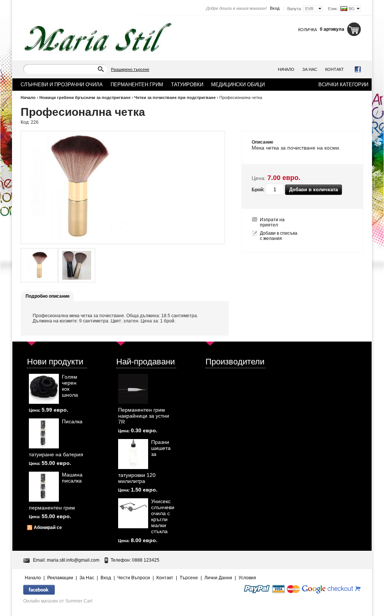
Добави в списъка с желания (278, 236)
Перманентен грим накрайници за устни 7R (143, 416)
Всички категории (343, 84)
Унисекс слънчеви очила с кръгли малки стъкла (162, 516)
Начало (286, 69)
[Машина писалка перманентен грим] (44, 487)
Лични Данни (218, 577)
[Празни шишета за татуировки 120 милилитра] (133, 454)
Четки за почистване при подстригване (175, 97)
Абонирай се (48, 527)
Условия (247, 577)
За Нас (309, 69)
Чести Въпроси (133, 577)
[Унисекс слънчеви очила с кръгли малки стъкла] (133, 513)
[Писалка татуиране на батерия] (44, 433)
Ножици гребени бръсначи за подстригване (84, 97)
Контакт (334, 69)
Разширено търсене (130, 69)
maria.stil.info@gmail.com (73, 560)
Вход (274, 8)
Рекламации (60, 577)
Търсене (189, 577)
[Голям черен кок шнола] (44, 389)
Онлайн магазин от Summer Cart (57, 601)
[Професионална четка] (39, 265)
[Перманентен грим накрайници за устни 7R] (133, 389)
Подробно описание (48, 296)
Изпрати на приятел (272, 222)
